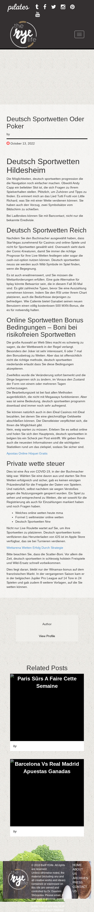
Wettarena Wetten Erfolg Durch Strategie (35, 547)
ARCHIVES (80, 878)
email (57, 895)
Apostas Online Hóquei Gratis (27, 453)
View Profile (47, 636)
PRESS (78, 882)
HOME (77, 865)
